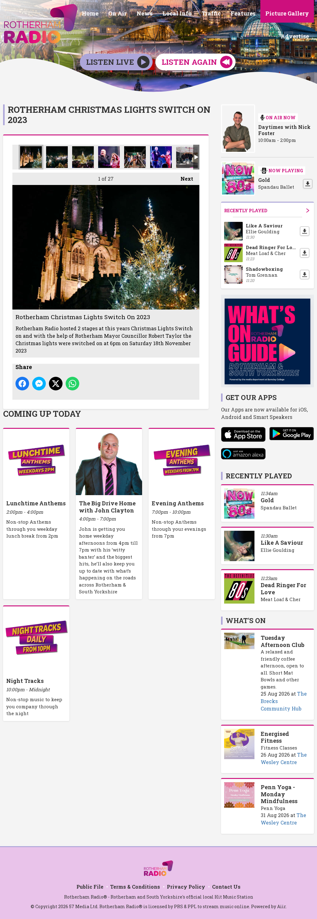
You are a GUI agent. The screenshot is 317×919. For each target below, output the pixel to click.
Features (243, 13)
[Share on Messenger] (39, 383)
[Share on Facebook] (22, 383)
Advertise (295, 36)
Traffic (211, 13)
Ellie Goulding (277, 550)
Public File (89, 886)
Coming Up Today (42, 413)
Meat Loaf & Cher (281, 599)
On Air (117, 13)
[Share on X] (56, 383)
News (145, 13)
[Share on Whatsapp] (72, 383)
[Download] (307, 183)
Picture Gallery (287, 13)
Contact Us (226, 886)
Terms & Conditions (135, 886)
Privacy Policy (186, 886)
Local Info (177, 13)
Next (183, 178)
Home (90, 13)
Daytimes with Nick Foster (284, 130)
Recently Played (245, 210)
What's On (246, 620)
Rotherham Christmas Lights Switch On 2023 (31, 157)
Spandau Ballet (279, 507)
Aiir (281, 906)
